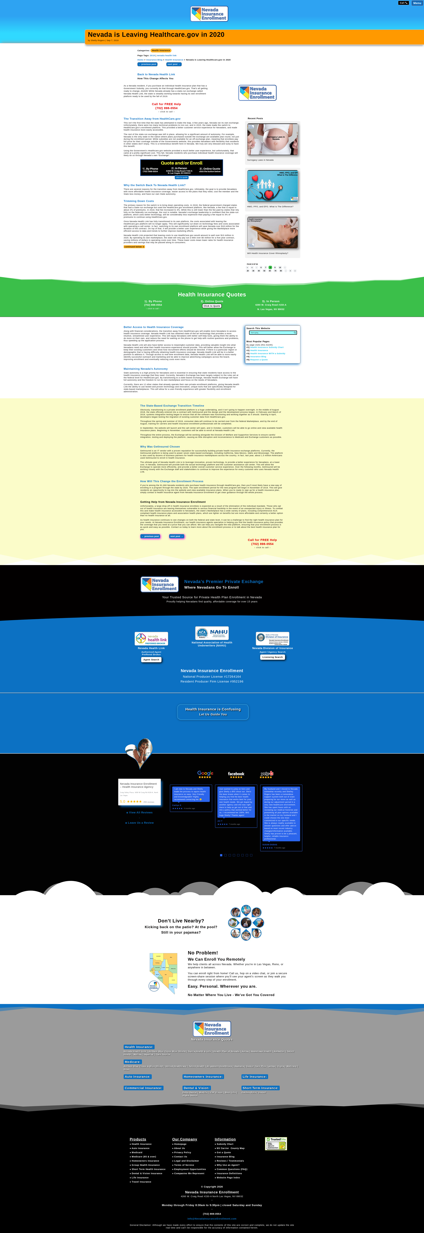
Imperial (149, 1054)
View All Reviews (141, 812)
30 (253, 271)
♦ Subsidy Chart (224, 1144)
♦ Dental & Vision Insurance (146, 1173)
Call (402, 3)
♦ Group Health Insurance (145, 1165)
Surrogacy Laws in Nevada (260, 160)
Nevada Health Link (135, 1051)
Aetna (245, 1051)
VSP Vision (216, 1092)
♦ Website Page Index (227, 1177)
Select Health (197, 1066)
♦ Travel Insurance (140, 1182)
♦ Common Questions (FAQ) (231, 1169)
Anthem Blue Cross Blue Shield (167, 1051)
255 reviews (149, 802)
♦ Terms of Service (183, 1165)
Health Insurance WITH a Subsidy (267, 353)
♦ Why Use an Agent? (227, 1165)
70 (275, 271)
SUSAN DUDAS (269, 845)
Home (140, 60)
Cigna (280, 1066)
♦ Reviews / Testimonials (229, 1161)
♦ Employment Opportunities (189, 1169)
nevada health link (167, 55)
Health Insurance (161, 50)
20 (248, 271)
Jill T (219, 821)
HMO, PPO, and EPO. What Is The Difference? (270, 207)
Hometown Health (261, 1051)
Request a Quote (259, 360)
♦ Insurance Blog (225, 1156)
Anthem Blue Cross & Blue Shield (143, 1066)
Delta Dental (190, 1092)
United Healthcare (176, 1066)
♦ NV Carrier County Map (230, 1148)
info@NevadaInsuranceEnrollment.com (212, 1218)
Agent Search (151, 659)
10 (280, 267)
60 (270, 271)
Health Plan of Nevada (226, 1051)
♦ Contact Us (179, 1156)
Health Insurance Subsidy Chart (267, 347)
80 (281, 271)
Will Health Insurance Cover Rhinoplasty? (267, 253)
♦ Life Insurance (139, 1177)
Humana (239, 1066)
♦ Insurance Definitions (228, 1173)
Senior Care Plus (256, 1066)
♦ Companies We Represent (188, 1173)
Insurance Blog (154, 60)
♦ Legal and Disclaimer (185, 1161)
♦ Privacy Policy (181, 1152)
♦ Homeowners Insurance (144, 1161)
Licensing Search (272, 657)
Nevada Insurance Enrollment (186, 501)
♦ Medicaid (136, 1152)
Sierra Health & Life (199, 1051)
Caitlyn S (176, 805)
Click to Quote (212, 306)
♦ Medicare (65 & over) (143, 1156)
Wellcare (292, 1066)
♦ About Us (178, 1148)
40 (259, 271)
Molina (137, 1054)
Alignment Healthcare (219, 1066)
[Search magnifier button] (295, 332)
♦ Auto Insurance (140, 1148)
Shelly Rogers (98, 40)
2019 (152, 55)
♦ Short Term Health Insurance (148, 1169)
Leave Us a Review (141, 822)
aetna (272, 1066)
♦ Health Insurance (141, 1144)
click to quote (181, 177)
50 (264, 271)
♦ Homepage (179, 1144)
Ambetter (279, 1051)
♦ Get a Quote (223, 1152)
